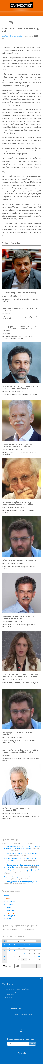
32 (4, 951)
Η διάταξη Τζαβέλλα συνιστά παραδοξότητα (20, 883)
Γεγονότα (10, 919)
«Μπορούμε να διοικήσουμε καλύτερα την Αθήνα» (20, 733)
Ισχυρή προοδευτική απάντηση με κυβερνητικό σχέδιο (21, 872)
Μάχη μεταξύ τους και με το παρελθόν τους (20, 878)
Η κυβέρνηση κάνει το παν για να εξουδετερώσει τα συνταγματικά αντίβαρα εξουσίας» (22, 848)
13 (24, 953)
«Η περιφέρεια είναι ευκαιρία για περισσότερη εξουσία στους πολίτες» (18, 503)
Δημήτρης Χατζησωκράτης (13, 36)
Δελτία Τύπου (12, 901)
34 (4, 956)
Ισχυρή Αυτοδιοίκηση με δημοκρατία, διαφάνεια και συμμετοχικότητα (18, 445)
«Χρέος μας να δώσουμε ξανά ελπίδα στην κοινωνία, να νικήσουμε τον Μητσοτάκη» (20, 675)
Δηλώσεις (10, 913)
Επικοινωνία (9, 994)
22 (34, 956)
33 (4, 953)
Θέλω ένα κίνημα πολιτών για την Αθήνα (19, 560)
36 (4, 962)
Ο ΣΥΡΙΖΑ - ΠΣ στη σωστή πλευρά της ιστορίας (21, 854)
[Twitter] (21, 1031)
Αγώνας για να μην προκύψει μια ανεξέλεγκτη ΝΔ (16, 809)
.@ (23, 1014)
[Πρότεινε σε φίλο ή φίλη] (39, 43)
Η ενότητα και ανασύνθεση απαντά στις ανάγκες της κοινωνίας (22, 866)
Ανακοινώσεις (12, 910)
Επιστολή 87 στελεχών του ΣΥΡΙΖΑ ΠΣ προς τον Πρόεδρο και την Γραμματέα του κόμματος (20, 328)
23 (39, 956)
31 (4, 948)
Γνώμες (9, 907)
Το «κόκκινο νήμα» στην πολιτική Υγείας (19, 293)
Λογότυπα (8, 997)
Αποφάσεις (11, 904)
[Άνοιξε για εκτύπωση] (36, 43)
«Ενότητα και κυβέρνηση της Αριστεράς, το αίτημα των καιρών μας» (22, 860)
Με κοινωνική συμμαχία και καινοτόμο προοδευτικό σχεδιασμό (18, 617)
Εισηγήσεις (11, 916)
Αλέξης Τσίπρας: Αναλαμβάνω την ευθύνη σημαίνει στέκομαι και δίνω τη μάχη (20, 751)
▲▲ (40, 978)
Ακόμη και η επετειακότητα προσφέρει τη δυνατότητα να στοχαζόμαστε (20, 387)
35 (4, 959)
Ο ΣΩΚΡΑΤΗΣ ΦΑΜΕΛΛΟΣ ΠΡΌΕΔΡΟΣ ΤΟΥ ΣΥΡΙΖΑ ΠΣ (19, 309)
